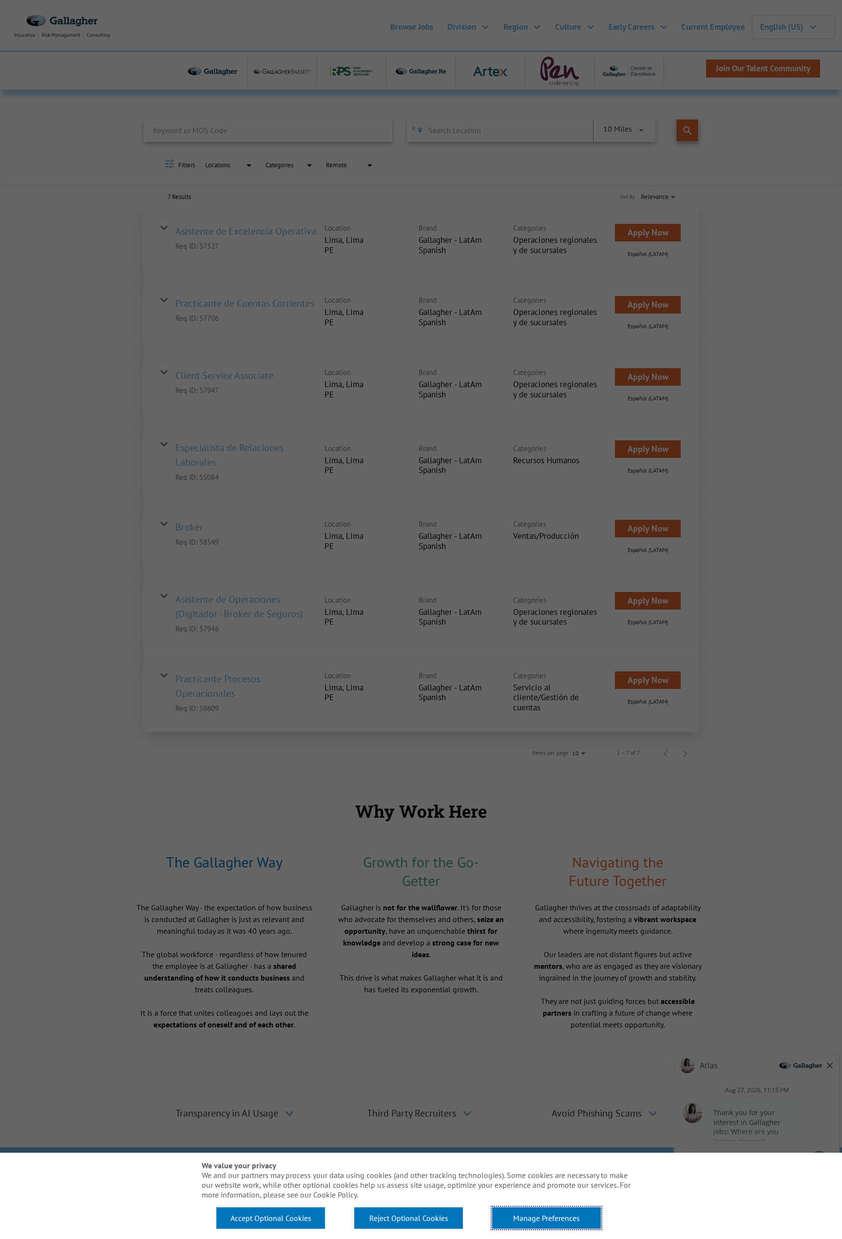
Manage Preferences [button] (546, 1218)
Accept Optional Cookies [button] (270, 1218)
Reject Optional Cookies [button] (408, 1218)
